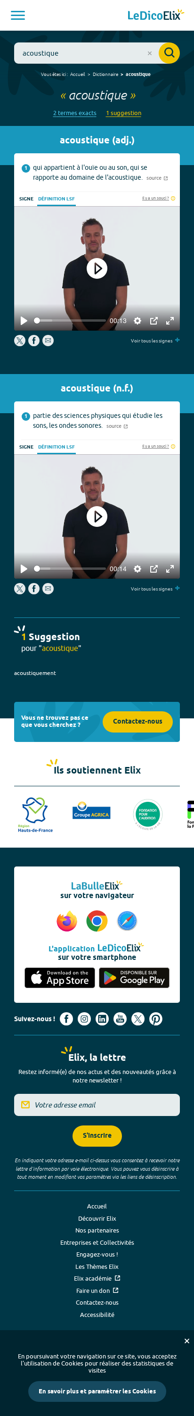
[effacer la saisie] (150, 53)
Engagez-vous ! (97, 1254)
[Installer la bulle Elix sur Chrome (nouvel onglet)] (98, 921)
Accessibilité (97, 1314)
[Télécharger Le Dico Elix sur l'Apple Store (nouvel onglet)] (59, 978)
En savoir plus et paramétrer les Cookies (97, 1391)
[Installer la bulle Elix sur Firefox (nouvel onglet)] (68, 921)
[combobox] (97, 53)
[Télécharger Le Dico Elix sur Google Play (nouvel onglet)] (134, 978)
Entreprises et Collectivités (97, 1242)
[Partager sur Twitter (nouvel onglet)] (20, 344)
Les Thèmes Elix (97, 1266)
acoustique (138, 74)
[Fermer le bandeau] (187, 1341)
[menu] (18, 15)
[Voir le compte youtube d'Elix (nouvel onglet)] (120, 1018)
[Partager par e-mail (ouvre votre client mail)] (48, 344)
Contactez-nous (137, 721)
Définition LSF (56, 199)
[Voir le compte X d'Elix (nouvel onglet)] (138, 1018)
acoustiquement (35, 672)
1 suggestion (123, 113)
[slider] (70, 320)
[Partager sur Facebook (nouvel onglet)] (34, 344)
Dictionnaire (105, 74)
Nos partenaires (97, 1230)
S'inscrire (97, 1136)
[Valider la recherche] (169, 53)
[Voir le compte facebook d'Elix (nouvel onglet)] (66, 1018)
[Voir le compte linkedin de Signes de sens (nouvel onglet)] (102, 1018)
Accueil (77, 74)
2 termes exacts (75, 113)
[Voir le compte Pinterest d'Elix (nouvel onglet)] (155, 1018)
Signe (26, 199)
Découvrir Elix (97, 1218)
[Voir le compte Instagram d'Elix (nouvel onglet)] (84, 1018)
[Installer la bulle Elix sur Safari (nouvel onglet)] (127, 921)
